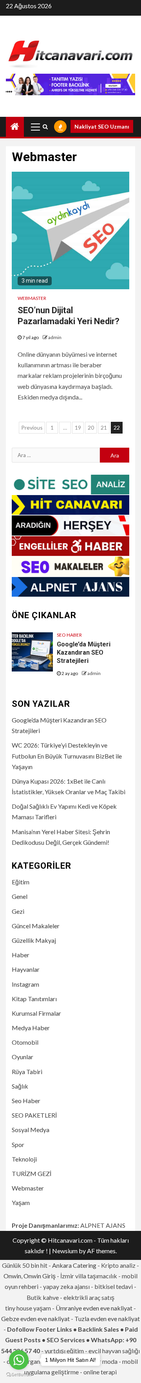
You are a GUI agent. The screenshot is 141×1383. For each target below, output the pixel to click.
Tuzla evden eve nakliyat (107, 1318)
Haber (20, 954)
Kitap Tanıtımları (34, 998)
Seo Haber (69, 635)
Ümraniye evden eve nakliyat (94, 1308)
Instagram (25, 984)
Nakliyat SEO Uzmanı (101, 126)
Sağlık (20, 1086)
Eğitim (20, 882)
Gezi (18, 911)
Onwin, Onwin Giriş (30, 1276)
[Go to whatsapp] (19, 1360)
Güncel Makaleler (36, 925)
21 (104, 427)
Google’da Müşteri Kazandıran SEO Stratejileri (83, 652)
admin (54, 337)
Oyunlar (22, 1056)
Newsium (65, 1250)
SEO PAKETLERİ (34, 1115)
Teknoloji (24, 1159)
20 (91, 427)
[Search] (45, 126)
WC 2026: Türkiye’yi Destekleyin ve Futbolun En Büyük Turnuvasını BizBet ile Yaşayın (67, 755)
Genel (19, 896)
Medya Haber (31, 1027)
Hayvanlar (26, 969)
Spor (18, 1144)
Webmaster (32, 298)
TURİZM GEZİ (31, 1173)
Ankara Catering (74, 1265)
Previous (32, 427)
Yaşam (21, 1202)
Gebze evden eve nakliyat (35, 1318)
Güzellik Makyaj (34, 940)
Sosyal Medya (30, 1129)
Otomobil (25, 1042)
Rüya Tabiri (27, 1071)
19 (78, 427)
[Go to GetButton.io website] (18, 1375)
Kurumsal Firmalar (36, 1013)
